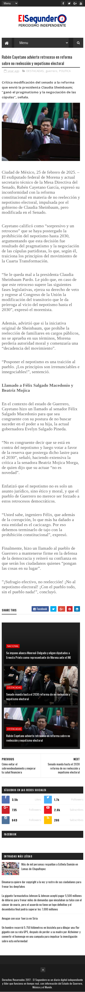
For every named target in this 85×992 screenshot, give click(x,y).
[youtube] (80, 3)
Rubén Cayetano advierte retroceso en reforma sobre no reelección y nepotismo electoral (38, 737)
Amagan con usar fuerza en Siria (20, 918)
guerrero (51, 71)
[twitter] (69, 3)
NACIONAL (13, 646)
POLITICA (65, 71)
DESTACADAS (35, 71)
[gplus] (75, 3)
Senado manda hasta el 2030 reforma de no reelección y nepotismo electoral (38, 696)
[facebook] (63, 3)
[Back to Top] (43, 969)
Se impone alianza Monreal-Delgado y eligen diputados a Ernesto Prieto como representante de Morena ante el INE (38, 655)
